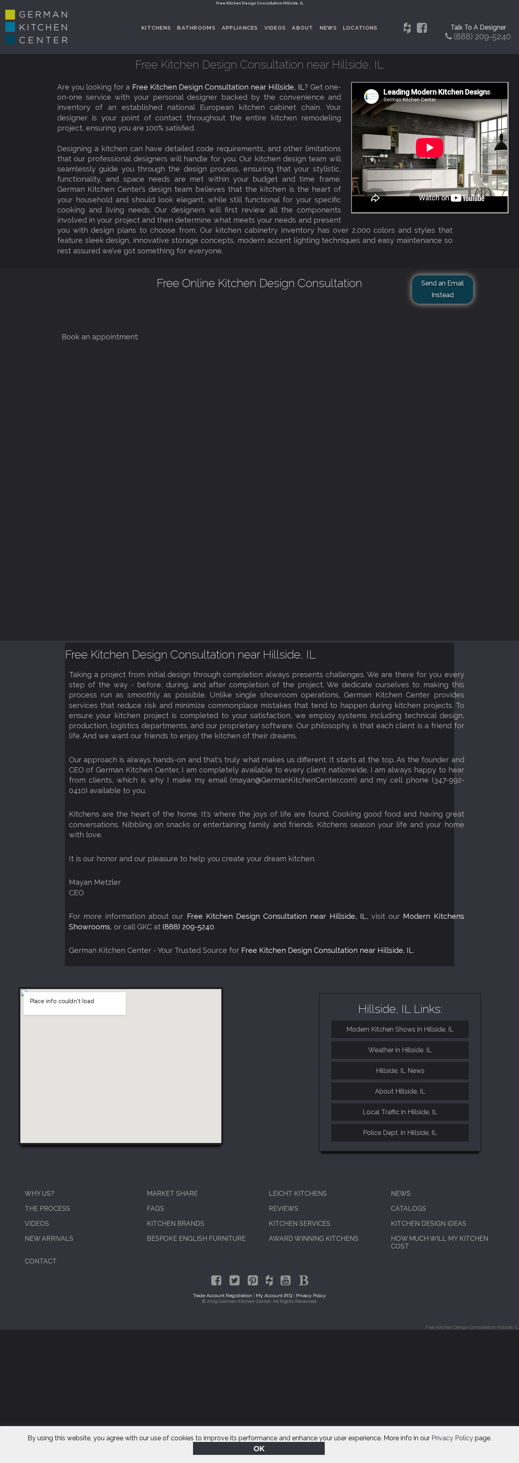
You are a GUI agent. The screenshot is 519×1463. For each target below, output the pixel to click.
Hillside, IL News (400, 1071)
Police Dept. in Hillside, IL (400, 1133)
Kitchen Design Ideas (428, 1223)
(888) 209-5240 (188, 926)
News (328, 28)
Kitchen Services (299, 1223)
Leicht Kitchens (298, 1193)
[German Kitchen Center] (36, 42)
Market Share (172, 1193)
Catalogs (408, 1208)
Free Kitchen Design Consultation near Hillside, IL (218, 87)
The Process (47, 1208)
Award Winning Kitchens (313, 1238)
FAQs (155, 1208)
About (302, 28)
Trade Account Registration (222, 1295)
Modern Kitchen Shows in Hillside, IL (400, 1029)
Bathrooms (196, 28)
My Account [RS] (274, 1295)
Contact (41, 1261)
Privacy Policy (452, 1438)
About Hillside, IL (400, 1091)
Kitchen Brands (175, 1223)
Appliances (240, 28)
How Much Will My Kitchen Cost (439, 1242)
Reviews (283, 1208)
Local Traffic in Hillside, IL (400, 1112)
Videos (275, 28)
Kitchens (156, 28)
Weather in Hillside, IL (400, 1050)
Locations (360, 28)
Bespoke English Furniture (196, 1238)
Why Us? (39, 1193)
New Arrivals (49, 1238)
